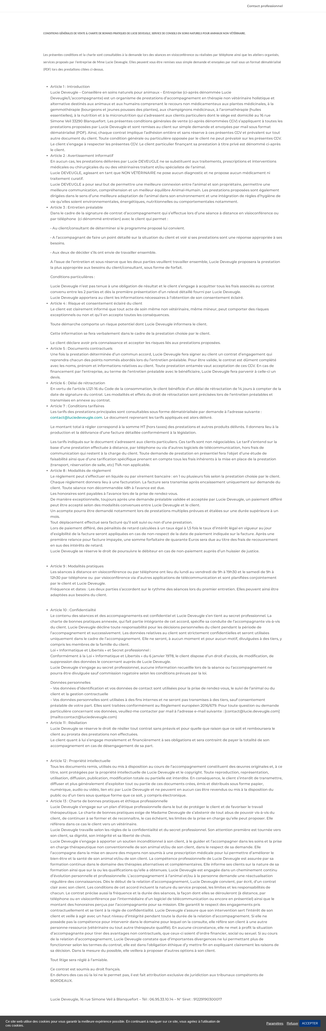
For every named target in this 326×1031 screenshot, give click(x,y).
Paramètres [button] (274, 1023)
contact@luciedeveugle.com (76, 417)
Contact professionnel (265, 6)
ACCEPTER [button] (310, 1023)
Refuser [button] (292, 1023)
